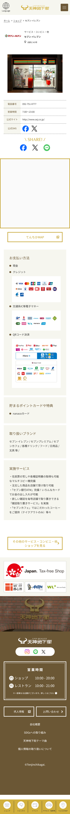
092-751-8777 (29, 104)
